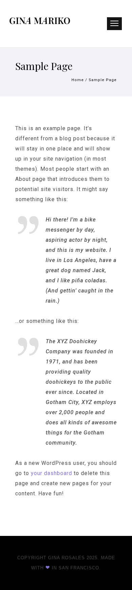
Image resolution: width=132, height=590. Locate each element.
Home (77, 80)
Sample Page (103, 80)
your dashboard (51, 473)
